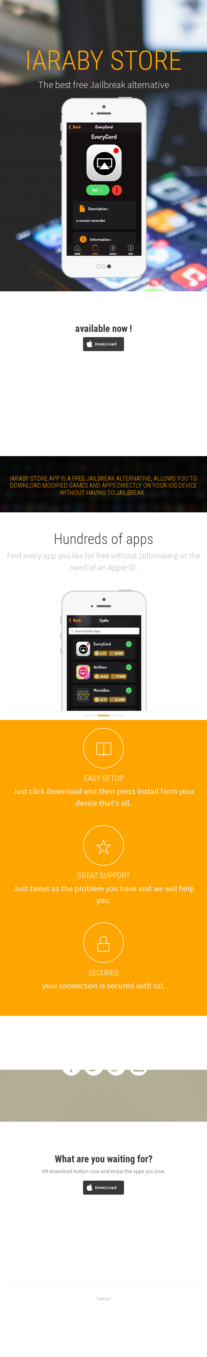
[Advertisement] (103, 418)
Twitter (103, 1299)
